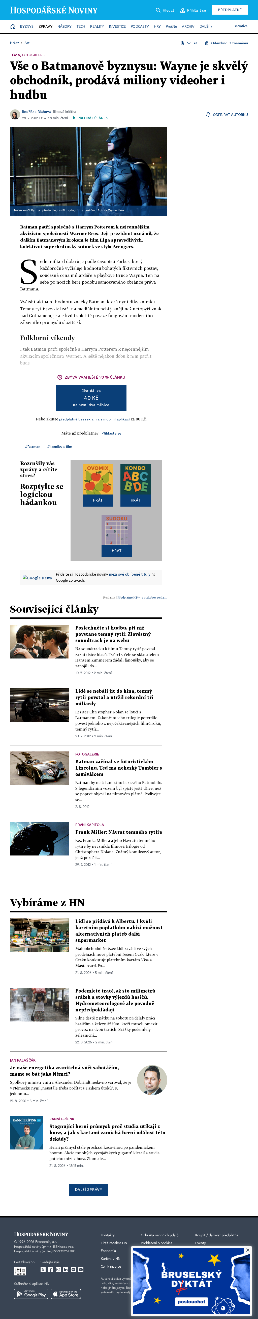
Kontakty (108, 1235)
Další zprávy (88, 1189)
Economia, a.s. (46, 1242)
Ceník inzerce (111, 1266)
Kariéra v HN (110, 1259)
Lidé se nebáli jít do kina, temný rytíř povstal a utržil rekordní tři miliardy (114, 697)
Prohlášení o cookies (156, 1243)
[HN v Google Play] (31, 1294)
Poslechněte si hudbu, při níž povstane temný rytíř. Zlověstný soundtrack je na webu (113, 634)
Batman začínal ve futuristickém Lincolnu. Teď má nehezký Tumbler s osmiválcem (118, 768)
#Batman (32, 446)
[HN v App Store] (66, 1294)
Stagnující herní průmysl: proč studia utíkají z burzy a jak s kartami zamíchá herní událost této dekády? (107, 1133)
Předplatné (230, 10)
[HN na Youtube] (80, 1269)
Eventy (200, 1243)
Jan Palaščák (23, 1060)
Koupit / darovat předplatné (216, 1235)
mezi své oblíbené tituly (129, 574)
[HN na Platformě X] (43, 1269)
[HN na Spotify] (73, 1269)
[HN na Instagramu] (58, 1269)
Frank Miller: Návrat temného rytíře (118, 832)
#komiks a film (59, 446)
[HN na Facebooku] (50, 1269)
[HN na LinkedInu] (65, 1269)
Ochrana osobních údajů (160, 1235)
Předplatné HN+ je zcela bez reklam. (142, 597)
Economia (108, 1251)
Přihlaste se (111, 433)
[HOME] (13, 26)
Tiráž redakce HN (114, 1243)
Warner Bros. (116, 210)
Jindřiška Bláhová (36, 111)
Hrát (98, 500)
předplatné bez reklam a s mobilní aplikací (94, 419)
